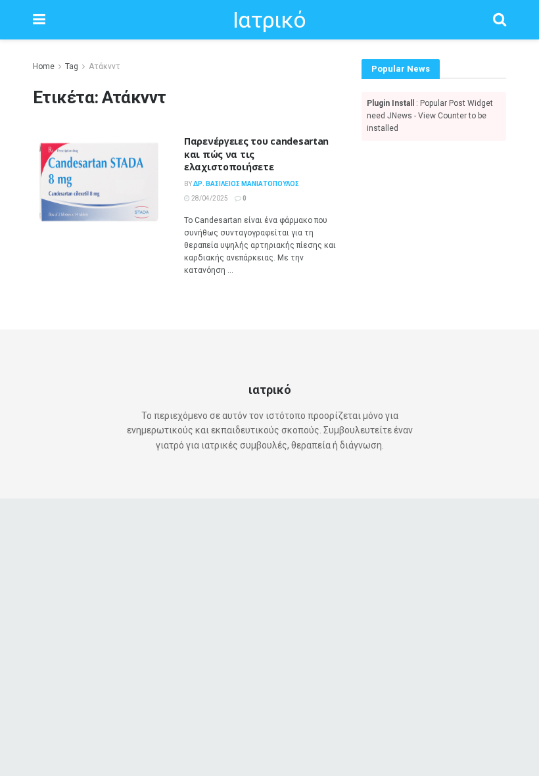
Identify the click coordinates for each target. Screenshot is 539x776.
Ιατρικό (269, 20)
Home (44, 66)
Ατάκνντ (104, 66)
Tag (71, 66)
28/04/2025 (209, 198)
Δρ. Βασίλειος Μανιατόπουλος (246, 183)
